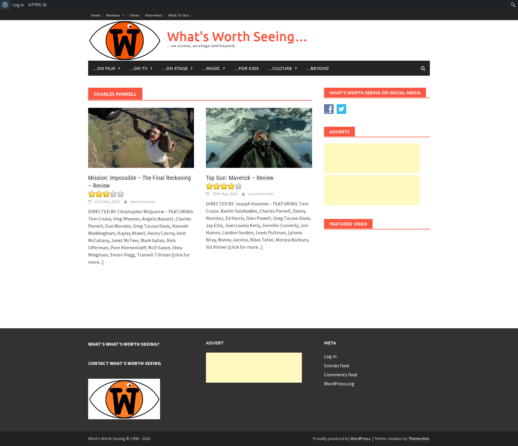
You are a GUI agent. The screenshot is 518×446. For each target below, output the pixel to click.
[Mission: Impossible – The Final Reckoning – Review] (141, 137)
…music (211, 68)
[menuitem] (5, 5)
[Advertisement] (372, 158)
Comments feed (340, 375)
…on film (104, 68)
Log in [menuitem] (18, 4)
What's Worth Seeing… (237, 36)
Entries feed (336, 366)
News (95, 15)
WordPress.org (339, 384)
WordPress (360, 438)
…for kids (246, 68)
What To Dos (178, 15)
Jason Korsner (143, 201)
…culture (280, 68)
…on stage (175, 68)
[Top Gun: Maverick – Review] (259, 137)
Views (134, 15)
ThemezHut (419, 438)
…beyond (317, 68)
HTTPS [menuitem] (37, 4)
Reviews (113, 15)
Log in (330, 356)
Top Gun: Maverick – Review (239, 177)
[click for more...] (245, 247)
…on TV (138, 68)
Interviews (153, 15)
